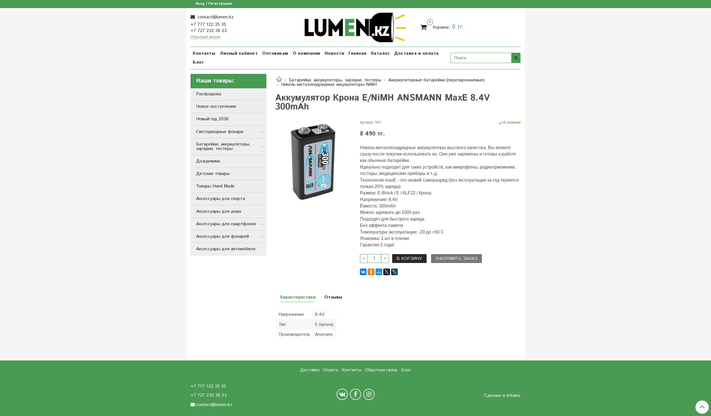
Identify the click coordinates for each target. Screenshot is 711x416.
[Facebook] (355, 394)
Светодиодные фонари (219, 132)
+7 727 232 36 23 (209, 30)
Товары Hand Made (215, 186)
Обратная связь (381, 370)
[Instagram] (368, 394)
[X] (386, 272)
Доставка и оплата (416, 53)
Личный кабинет (239, 53)
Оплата (330, 370)
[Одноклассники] (371, 272)
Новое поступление (216, 106)
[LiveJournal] (394, 272)
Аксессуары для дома (218, 211)
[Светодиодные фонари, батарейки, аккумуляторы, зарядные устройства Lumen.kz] (356, 26)
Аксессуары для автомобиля (225, 249)
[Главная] (279, 80)
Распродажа (208, 94)
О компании (306, 53)
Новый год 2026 (212, 119)
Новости (334, 53)
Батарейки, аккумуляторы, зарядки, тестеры (335, 80)
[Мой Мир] (378, 272)
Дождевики (208, 161)
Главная (358, 53)
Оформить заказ (456, 258)
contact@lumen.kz (215, 17)
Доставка (309, 370)
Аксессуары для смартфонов (226, 224)
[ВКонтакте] (363, 272)
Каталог (380, 53)
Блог (198, 62)
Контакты (204, 53)
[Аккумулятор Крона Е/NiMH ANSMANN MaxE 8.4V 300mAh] (313, 162)
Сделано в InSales (502, 396)
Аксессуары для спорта (220, 199)
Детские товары (213, 174)
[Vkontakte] (342, 394)
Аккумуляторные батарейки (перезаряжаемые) (436, 80)
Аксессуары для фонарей (222, 236)
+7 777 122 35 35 (208, 24)
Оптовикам (275, 53)
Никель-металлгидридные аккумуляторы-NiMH (329, 84)
